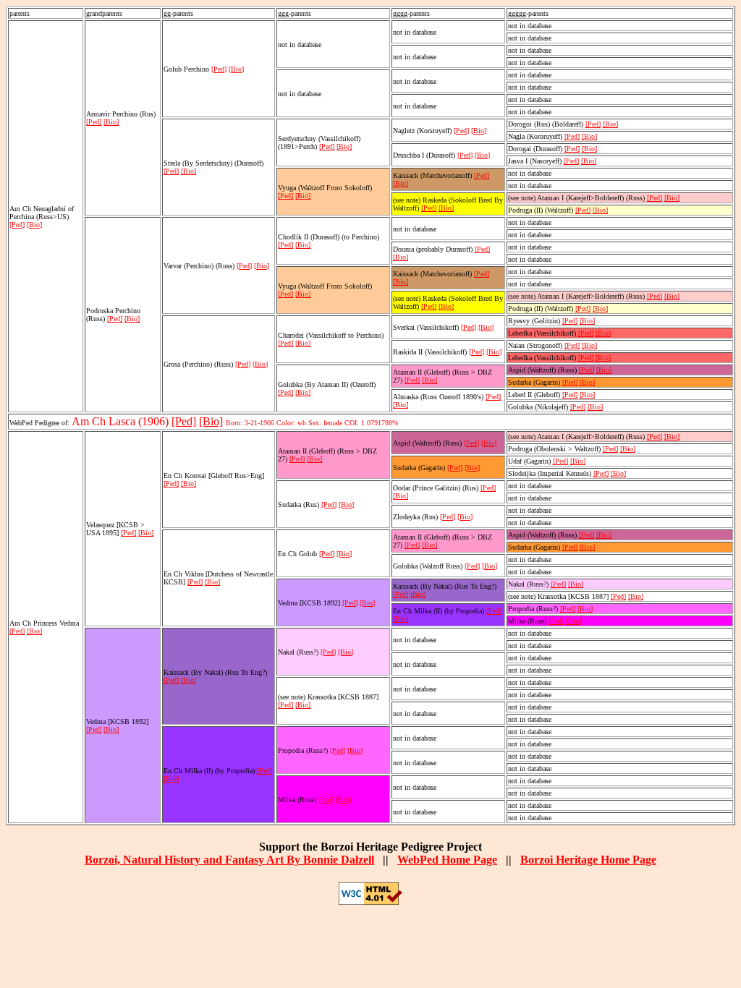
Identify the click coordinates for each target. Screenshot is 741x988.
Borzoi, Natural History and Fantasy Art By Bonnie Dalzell (229, 859)
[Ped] (17, 225)
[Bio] (34, 225)
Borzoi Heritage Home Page (588, 859)
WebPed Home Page (447, 859)
